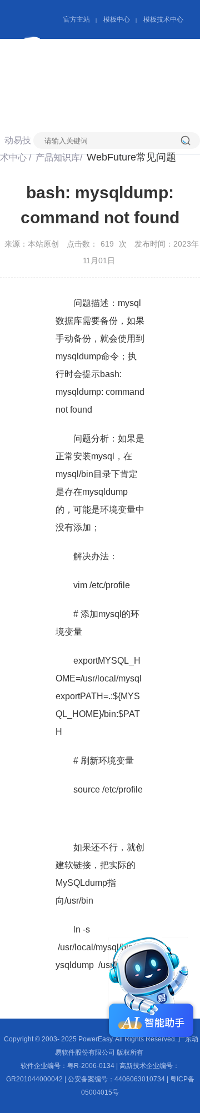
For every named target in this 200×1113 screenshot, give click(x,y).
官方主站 (76, 19)
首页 (68, 79)
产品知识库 (128, 79)
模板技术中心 (163, 19)
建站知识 (141, 96)
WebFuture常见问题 (131, 157)
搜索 (190, 140)
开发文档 (76, 96)
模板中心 (116, 19)
